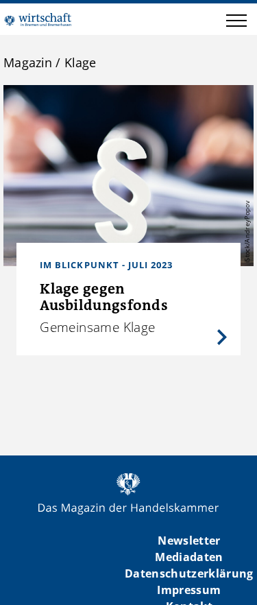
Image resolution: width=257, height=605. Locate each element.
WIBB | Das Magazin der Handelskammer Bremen (37, 19)
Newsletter (189, 540)
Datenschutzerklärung (189, 573)
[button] (236, 22)
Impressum (189, 589)
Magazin (27, 62)
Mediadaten (189, 557)
